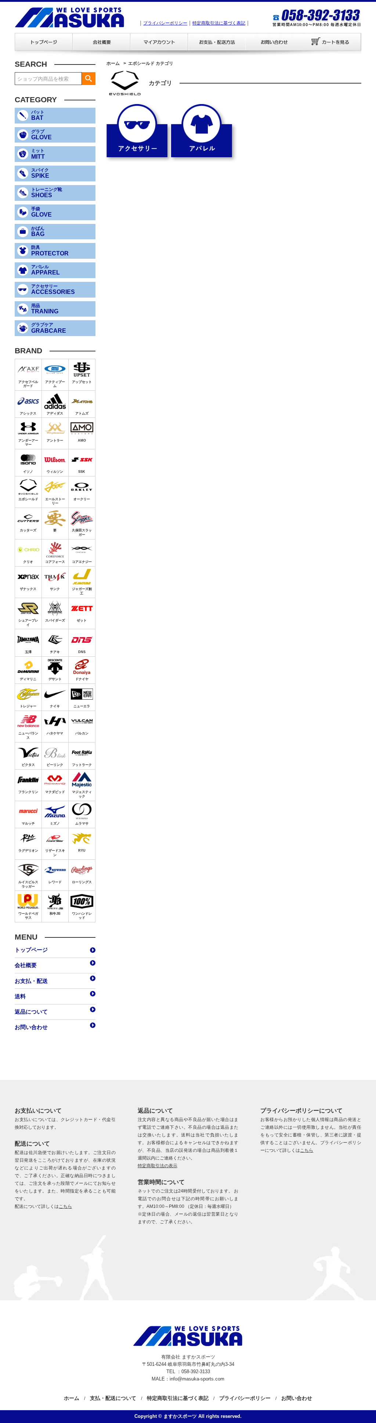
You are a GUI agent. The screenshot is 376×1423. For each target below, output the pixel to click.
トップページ (31, 950)
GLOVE (41, 134)
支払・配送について (113, 1398)
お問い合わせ (31, 1027)
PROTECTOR (50, 250)
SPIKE (40, 173)
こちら (65, 1206)
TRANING (44, 308)
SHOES (46, 192)
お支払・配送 (31, 981)
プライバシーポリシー (165, 23)
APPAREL (45, 270)
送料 (20, 996)
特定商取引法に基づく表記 (218, 23)
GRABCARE (48, 327)
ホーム (113, 63)
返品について (31, 1012)
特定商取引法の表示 (157, 1165)
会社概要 (26, 965)
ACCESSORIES (53, 289)
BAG (37, 231)
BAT (37, 115)
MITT (38, 153)
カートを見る (332, 42)
